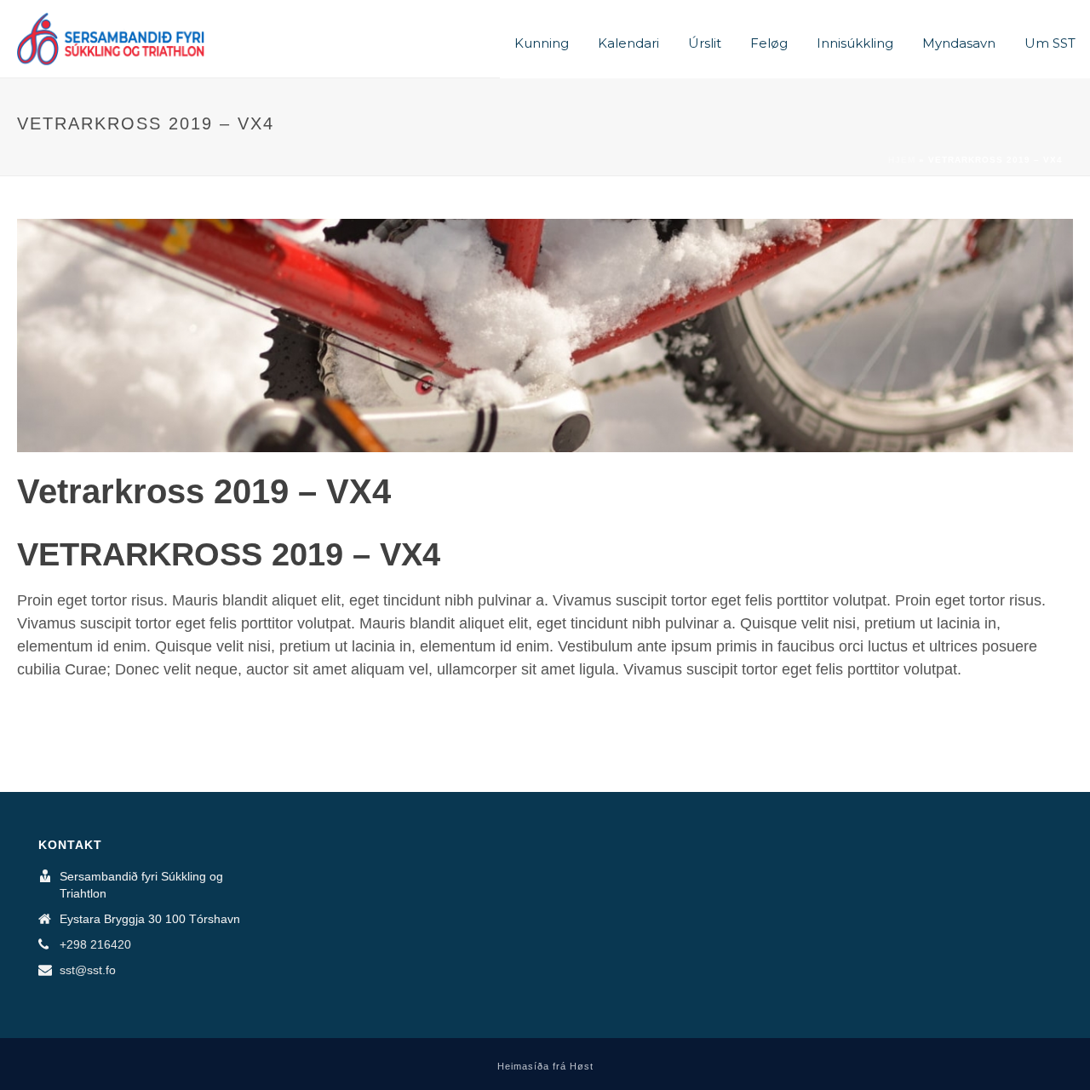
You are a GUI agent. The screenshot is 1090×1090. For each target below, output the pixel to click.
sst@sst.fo (88, 970)
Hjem (901, 159)
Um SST (1050, 43)
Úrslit (704, 43)
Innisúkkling (855, 43)
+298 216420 (95, 944)
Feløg (769, 43)
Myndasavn (958, 43)
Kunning (541, 43)
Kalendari (628, 43)
